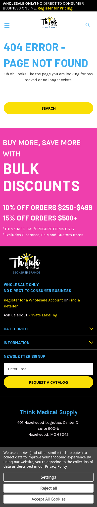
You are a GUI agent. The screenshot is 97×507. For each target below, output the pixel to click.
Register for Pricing (55, 8)
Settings (48, 477)
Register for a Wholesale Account (33, 300)
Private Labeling (42, 315)
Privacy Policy (56, 466)
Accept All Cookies (49, 499)
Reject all (48, 488)
